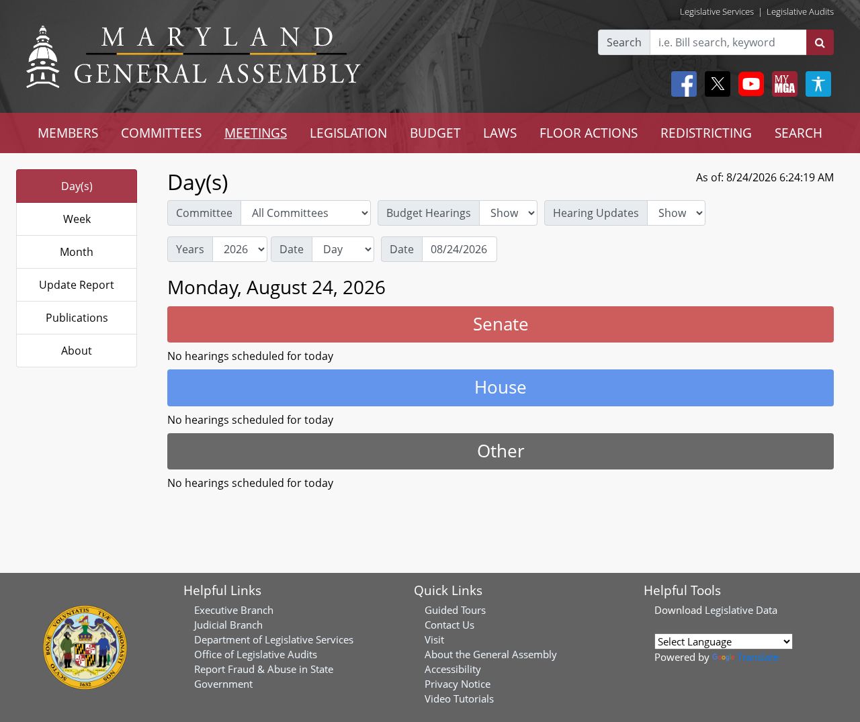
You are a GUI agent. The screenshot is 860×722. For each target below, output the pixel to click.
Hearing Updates (596, 213)
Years (190, 249)
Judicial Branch (228, 624)
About (76, 350)
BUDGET (435, 132)
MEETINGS (255, 132)
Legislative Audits (800, 11)
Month (76, 251)
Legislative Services (717, 11)
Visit (434, 639)
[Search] (820, 42)
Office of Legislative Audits (255, 654)
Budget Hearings (428, 213)
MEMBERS (68, 132)
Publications (77, 317)
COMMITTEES (161, 132)
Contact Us (449, 624)
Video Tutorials (459, 698)
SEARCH (798, 132)
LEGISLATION (348, 132)
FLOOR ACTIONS (589, 132)
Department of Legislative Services (273, 639)
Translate (758, 657)
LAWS (500, 132)
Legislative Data (741, 610)
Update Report (76, 284)
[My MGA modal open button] (782, 84)
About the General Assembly (491, 654)
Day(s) (77, 186)
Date (292, 249)
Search (624, 42)
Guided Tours (455, 610)
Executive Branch (233, 610)
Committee (204, 213)
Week (77, 219)
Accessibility (453, 669)
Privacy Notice (457, 683)
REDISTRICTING (706, 132)
